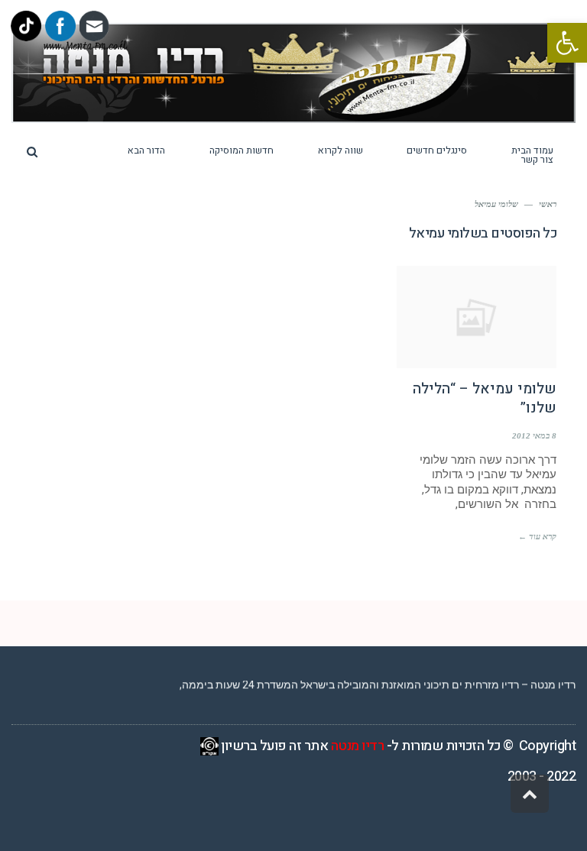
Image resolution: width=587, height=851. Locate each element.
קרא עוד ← (537, 536)
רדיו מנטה (357, 746)
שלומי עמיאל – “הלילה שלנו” (484, 398)
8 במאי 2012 (534, 435)
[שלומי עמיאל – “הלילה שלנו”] (476, 317)
